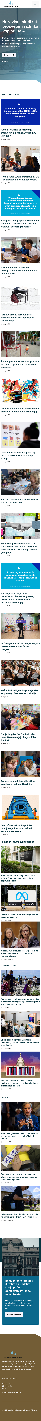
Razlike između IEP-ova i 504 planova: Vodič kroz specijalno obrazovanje (17, 317)
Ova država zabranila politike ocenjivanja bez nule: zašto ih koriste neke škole (17, 828)
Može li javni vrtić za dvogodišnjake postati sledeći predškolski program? (20, 646)
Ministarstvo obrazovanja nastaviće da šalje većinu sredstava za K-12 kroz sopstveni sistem (18, 878)
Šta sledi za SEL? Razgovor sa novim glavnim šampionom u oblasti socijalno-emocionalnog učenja (19, 1177)
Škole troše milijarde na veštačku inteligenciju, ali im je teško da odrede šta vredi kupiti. (20, 1042)
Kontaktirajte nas (14, 1314)
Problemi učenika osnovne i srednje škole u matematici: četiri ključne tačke (19, 270)
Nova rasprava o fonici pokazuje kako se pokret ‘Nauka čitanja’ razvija (18, 455)
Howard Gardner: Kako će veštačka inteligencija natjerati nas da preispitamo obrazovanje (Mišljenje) (19, 1083)
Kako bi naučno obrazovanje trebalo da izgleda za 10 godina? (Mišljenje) (18, 132)
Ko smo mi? (9, 55)
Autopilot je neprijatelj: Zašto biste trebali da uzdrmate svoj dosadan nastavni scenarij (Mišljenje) (20, 223)
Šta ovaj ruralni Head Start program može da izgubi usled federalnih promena (20, 364)
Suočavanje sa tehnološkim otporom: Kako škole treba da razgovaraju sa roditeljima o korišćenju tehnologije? (20, 1001)
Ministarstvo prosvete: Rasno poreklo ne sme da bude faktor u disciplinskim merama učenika (19, 953)
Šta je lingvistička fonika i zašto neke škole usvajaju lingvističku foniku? (18, 737)
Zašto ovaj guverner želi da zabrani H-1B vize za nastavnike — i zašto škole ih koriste (19, 1136)
